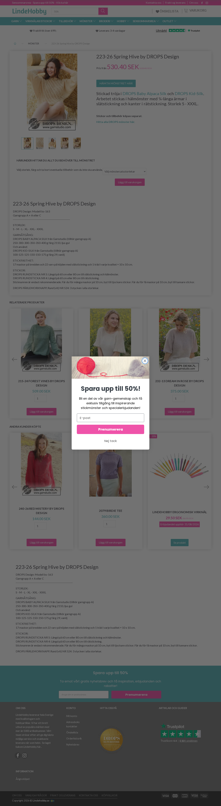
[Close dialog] (145, 361)
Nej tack (110, 441)
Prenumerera (110, 429)
